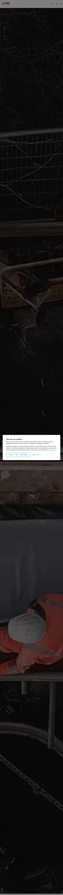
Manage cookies (36, 454)
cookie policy (52, 450)
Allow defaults (24, 454)
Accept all (11, 454)
